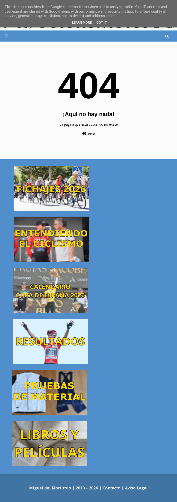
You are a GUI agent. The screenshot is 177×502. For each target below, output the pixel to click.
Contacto (112, 487)
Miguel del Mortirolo (50, 487)
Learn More (82, 22)
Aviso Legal (136, 487)
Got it (101, 22)
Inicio (90, 134)
